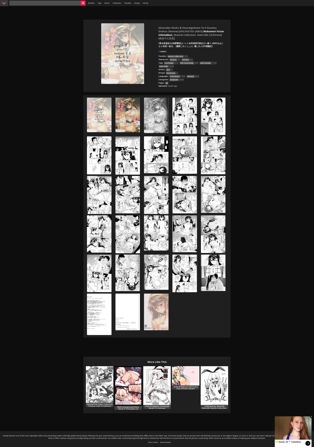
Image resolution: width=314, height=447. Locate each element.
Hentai (145, 3)
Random (91, 3)
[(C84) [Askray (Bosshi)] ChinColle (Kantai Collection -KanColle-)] (214, 385)
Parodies (127, 3)
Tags (99, 3)
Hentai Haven (165, 442)
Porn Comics (153, 442)
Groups (137, 3)
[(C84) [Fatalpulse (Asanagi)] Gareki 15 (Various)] (157, 385)
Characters (117, 3)
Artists (107, 3)
